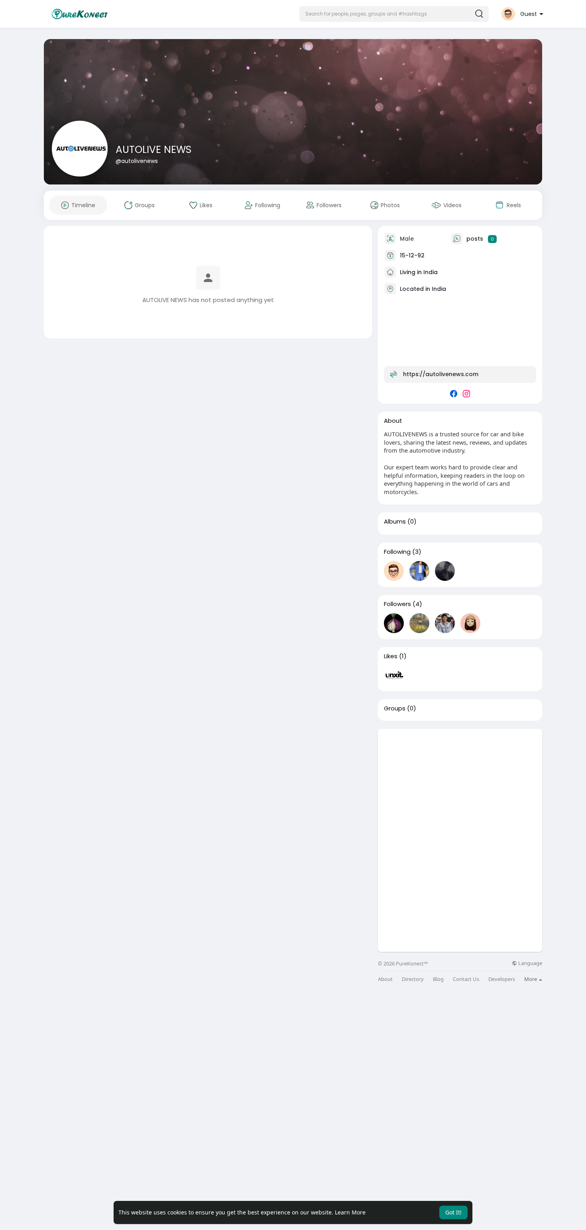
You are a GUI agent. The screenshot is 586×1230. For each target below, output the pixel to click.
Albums (395, 521)
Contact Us (466, 979)
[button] (394, 14)
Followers (397, 604)
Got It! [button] (453, 1212)
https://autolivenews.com (440, 374)
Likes (390, 656)
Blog (438, 979)
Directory (413, 979)
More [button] (531, 979)
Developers (501, 979)
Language (529, 963)
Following (397, 552)
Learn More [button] (350, 1212)
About (385, 979)
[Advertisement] (460, 784)
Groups (394, 708)
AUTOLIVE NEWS (153, 150)
